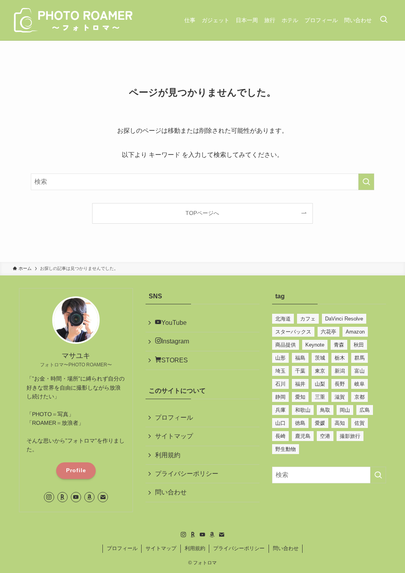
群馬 (359, 358)
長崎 (280, 436)
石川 (280, 384)
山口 (280, 423)
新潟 (340, 371)
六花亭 (328, 332)
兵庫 (280, 410)
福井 (300, 384)
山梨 (320, 384)
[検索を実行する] (366, 181)
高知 (340, 423)
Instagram (175, 341)
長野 (340, 384)
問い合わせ (171, 492)
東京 (320, 371)
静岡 (280, 397)
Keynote (314, 345)
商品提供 (285, 345)
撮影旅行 (350, 436)
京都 (359, 397)
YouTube (174, 322)
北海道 (283, 319)
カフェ (308, 319)
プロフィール (174, 417)
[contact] (103, 497)
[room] (62, 497)
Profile (76, 470)
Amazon (355, 332)
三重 (320, 397)
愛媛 (320, 423)
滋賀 (340, 397)
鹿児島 (302, 436)
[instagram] (49, 497)
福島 (300, 358)
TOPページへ (202, 213)
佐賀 (359, 423)
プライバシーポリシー (186, 473)
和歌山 (302, 410)
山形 (280, 358)
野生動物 (285, 449)
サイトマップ (174, 436)
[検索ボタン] (383, 20)
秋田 (359, 345)
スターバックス (293, 332)
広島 (365, 410)
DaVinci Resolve (344, 319)
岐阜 (359, 384)
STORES (174, 360)
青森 (339, 345)
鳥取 (325, 410)
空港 (325, 436)
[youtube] (76, 497)
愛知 (300, 397)
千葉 (300, 371)
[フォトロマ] (74, 20)
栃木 (340, 358)
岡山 (345, 410)
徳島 (300, 423)
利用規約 (167, 455)
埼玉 (280, 371)
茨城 (320, 358)
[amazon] (89, 497)
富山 (359, 371)
